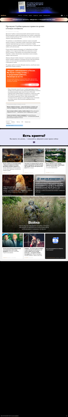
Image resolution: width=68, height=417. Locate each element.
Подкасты (35, 15)
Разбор (30, 15)
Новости (20, 15)
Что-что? (12, 123)
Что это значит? (15, 415)
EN (66, 15)
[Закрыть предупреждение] (66, 415)
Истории (25, 15)
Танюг (18, 31)
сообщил (8, 50)
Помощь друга (46, 15)
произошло (31, 89)
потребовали (29, 99)
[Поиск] (64, 15)
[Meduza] (3, 15)
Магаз (40, 15)
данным (9, 65)
